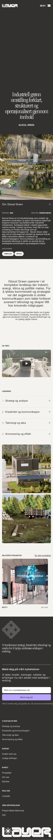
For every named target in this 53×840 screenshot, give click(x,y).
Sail (4, 814)
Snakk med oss (9, 753)
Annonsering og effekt (12, 739)
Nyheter (5, 781)
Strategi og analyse (11, 726)
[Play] (26, 363)
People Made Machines (13, 810)
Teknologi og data (10, 734)
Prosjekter (7, 772)
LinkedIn (6, 796)
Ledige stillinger (9, 758)
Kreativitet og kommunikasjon (15, 730)
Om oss (5, 777)
